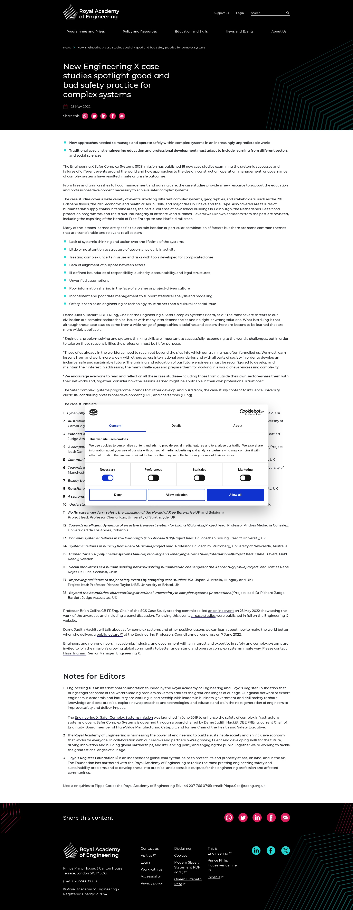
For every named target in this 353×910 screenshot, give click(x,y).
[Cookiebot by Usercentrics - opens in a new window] (246, 412)
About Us (278, 31)
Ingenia (214, 877)
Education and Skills (191, 31)
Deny (118, 495)
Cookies (180, 855)
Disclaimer (182, 849)
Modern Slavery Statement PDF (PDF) (187, 867)
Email (121, 116)
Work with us (151, 869)
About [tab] (237, 426)
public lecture (108, 634)
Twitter (94, 116)
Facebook (112, 116)
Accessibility (151, 876)
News (67, 47)
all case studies (203, 616)
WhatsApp (85, 116)
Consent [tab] (115, 426)
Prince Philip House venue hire (222, 862)
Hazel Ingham (74, 653)
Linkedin (256, 850)
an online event (221, 611)
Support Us (221, 13)
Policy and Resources (140, 31)
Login (240, 13)
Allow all (235, 495)
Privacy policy (152, 883)
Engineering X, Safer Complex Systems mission (114, 717)
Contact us (150, 849)
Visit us (146, 855)
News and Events (240, 31)
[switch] (153, 478)
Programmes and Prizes (86, 31)
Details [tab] (177, 426)
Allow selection (177, 495)
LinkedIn (103, 116)
